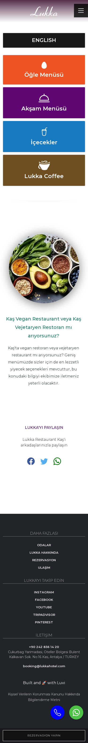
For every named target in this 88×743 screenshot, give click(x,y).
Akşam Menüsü (44, 108)
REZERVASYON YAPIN (44, 735)
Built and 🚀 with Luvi (44, 683)
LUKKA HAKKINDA (44, 552)
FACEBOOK (44, 600)
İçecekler (44, 142)
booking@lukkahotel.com (44, 666)
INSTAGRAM (44, 592)
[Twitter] (44, 461)
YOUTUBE (44, 607)
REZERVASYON (44, 560)
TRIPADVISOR (44, 615)
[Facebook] (31, 461)
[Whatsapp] (76, 712)
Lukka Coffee (44, 176)
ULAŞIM (44, 567)
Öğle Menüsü (44, 74)
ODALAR (44, 545)
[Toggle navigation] (81, 10)
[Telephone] (57, 712)
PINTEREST (44, 622)
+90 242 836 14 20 (44, 647)
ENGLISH (44, 40)
